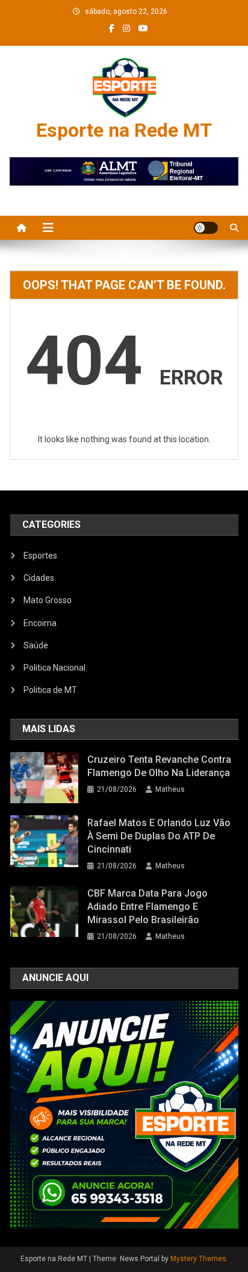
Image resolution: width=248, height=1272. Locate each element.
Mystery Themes (198, 1259)
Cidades (38, 578)
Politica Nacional (54, 667)
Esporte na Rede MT (124, 130)
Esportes (40, 555)
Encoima (40, 623)
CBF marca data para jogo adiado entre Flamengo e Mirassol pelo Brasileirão (147, 907)
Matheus (170, 789)
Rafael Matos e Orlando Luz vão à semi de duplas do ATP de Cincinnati (159, 836)
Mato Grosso (47, 600)
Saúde (35, 645)
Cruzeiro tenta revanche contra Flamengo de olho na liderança (159, 766)
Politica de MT (50, 690)
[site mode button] (206, 228)
